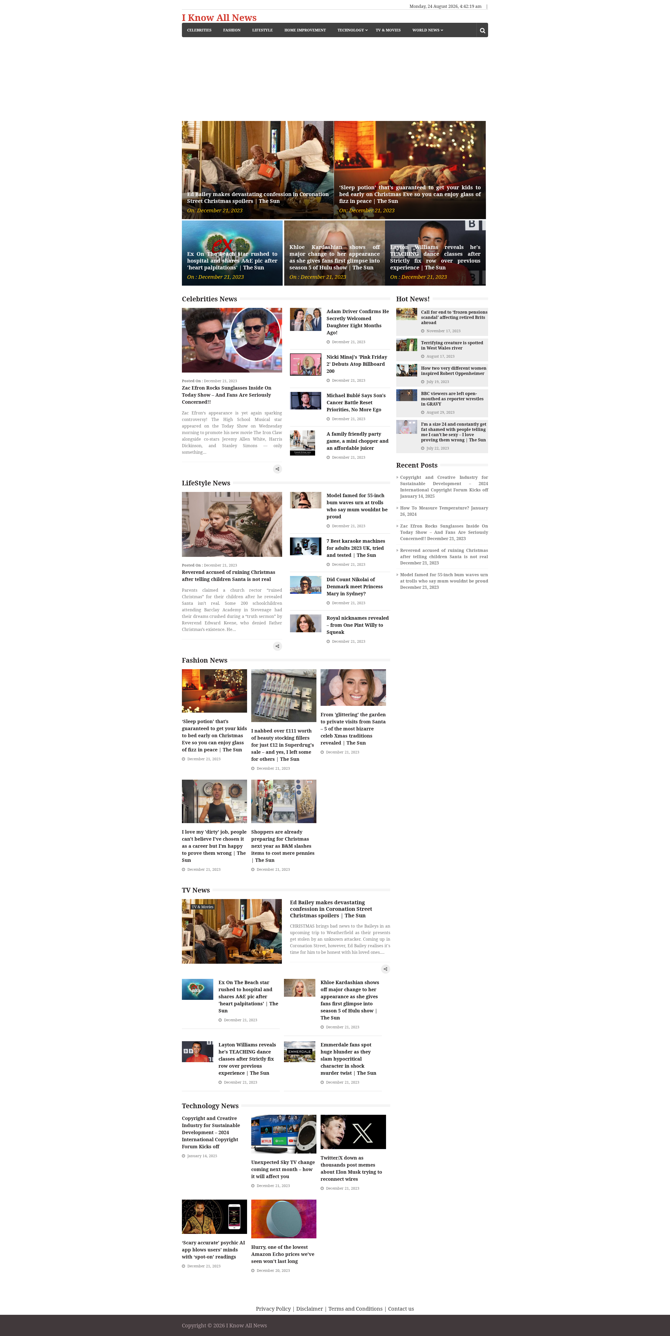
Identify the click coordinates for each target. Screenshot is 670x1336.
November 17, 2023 (444, 330)
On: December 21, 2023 (215, 210)
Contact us (401, 1308)
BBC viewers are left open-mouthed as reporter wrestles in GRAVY (452, 399)
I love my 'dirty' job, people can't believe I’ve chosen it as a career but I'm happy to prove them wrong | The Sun (214, 846)
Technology (351, 29)
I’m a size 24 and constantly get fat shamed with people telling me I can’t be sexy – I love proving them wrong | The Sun (453, 432)
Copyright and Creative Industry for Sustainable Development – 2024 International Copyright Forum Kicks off (211, 1132)
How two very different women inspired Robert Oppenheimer (454, 370)
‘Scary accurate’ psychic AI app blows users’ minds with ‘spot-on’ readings (213, 1249)
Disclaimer (309, 1308)
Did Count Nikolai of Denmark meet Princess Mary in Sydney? (355, 586)
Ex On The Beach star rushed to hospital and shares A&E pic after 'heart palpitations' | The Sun (232, 261)
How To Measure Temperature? (434, 508)
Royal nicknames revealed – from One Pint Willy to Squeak (358, 625)
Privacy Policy (273, 1308)
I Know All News (219, 17)
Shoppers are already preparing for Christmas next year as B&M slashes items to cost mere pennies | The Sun (283, 846)
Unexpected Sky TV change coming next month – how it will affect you (283, 1169)
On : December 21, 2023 (215, 277)
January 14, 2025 (202, 1155)
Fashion (232, 29)
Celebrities (199, 29)
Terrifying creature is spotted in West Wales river (452, 345)
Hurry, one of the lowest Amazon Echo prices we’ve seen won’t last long (282, 1254)
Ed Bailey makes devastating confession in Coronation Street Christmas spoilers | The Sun (258, 197)
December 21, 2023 (220, 380)
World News (425, 29)
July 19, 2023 (438, 381)
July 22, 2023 (438, 448)
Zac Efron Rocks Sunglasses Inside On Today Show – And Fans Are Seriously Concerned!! (226, 395)
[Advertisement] (335, 76)
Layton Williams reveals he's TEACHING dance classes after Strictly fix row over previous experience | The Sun (435, 257)
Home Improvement (305, 29)
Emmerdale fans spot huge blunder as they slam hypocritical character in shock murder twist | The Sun (348, 1058)
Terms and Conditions (355, 1308)
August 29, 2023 (441, 412)
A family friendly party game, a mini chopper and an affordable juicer (358, 441)
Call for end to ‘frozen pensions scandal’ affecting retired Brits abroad (454, 317)
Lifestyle (262, 29)
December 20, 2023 (273, 1270)
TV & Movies (388, 29)
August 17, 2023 (441, 356)
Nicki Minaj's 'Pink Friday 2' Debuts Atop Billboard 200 (357, 364)
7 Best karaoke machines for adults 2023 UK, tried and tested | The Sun (356, 548)
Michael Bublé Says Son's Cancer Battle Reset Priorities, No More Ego (356, 402)
